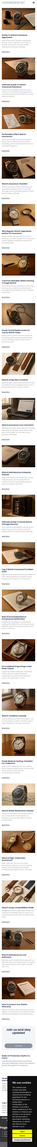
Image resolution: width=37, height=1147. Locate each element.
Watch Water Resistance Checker (18, 810)
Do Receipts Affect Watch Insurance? (14, 135)
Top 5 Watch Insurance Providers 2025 (17, 570)
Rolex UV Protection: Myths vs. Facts (16, 1056)
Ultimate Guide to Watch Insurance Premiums (14, 85)
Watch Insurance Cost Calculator (18, 425)
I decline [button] (22, 1136)
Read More (6, 52)
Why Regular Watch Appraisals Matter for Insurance (16, 232)
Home (6, 1132)
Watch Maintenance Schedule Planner (16, 473)
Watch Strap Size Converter (15, 380)
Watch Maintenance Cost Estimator (14, 956)
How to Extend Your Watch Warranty (14, 1005)
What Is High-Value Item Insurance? (13, 859)
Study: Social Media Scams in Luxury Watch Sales (16, 331)
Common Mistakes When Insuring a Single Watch (18, 281)
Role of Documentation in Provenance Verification (14, 617)
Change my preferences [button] (22, 1140)
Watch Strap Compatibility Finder (18, 907)
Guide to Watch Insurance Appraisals (14, 36)
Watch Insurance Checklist (14, 184)
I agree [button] (22, 1131)
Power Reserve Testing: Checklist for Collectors (17, 762)
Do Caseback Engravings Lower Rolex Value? (17, 667)
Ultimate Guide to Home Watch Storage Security (17, 523)
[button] (33, 2)
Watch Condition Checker (14, 716)
